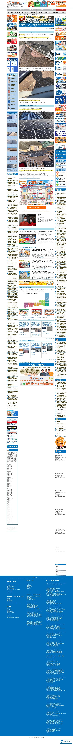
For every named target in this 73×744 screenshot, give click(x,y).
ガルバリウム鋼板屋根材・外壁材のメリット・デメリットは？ (56, 628)
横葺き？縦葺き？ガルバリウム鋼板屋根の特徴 (53, 627)
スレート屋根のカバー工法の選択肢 (52, 610)
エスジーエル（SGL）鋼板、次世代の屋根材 (53, 716)
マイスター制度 (9, 590)
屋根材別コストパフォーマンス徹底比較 (53, 711)
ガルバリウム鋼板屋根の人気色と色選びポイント (54, 633)
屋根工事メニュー (29, 597)
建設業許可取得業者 (10, 611)
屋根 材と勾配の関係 (50, 686)
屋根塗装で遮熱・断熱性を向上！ (52, 600)
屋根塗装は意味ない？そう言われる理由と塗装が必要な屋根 (55, 670)
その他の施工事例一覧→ (50, 338)
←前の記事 (24, 317)
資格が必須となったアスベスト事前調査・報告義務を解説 (55, 705)
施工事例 (41, 9)
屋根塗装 (28, 584)
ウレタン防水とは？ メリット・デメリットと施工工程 (55, 679)
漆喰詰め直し (47, 12)
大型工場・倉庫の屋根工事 (31, 607)
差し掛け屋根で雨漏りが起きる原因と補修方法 (53, 688)
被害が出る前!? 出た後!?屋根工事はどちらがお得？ (54, 603)
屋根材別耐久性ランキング (51, 712)
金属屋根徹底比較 (49, 714)
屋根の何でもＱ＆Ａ (10, 601)
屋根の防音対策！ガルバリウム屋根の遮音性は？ (54, 634)
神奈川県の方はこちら (24, 315)
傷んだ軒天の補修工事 (50, 682)
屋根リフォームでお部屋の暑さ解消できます (53, 699)
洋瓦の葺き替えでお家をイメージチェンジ (53, 722)
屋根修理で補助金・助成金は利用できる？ (33, 623)
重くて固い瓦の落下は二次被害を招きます (53, 645)
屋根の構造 (48, 662)
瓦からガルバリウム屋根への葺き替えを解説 (53, 629)
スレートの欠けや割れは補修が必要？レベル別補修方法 (55, 611)
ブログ (22, 14)
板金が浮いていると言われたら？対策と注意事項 (54, 593)
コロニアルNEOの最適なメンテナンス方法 (53, 625)
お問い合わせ (61, 9)
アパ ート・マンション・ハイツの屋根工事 (33, 608)
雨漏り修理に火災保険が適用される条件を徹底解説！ (54, 651)
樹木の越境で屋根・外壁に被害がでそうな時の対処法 (54, 641)
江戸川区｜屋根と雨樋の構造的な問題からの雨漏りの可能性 (39, 317)
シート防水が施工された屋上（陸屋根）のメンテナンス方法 (55, 674)
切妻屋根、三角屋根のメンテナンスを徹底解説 (53, 664)
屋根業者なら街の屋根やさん (11, 612)
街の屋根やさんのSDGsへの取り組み (12, 593)
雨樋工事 (40, 12)
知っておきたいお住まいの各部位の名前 (53, 661)
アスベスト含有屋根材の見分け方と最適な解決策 (54, 703)
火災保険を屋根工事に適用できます (32, 606)
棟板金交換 (33, 12)
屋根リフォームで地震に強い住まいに (32, 605)
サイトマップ (9, 616)
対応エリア (8, 610)
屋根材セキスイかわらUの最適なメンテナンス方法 (54, 618)
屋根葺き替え (10, 12)
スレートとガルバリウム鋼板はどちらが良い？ (53, 621)
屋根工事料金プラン (30, 598)
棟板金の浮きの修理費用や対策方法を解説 (53, 595)
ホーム (11, 9)
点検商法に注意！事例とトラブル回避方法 (53, 590)
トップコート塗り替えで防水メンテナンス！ (53, 680)
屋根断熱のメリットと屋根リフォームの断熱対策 (54, 728)
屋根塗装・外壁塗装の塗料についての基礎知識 (53, 730)
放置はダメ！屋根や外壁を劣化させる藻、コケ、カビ (54, 723)
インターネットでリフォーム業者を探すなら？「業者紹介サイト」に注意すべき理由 (56, 592)
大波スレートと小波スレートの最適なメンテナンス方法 (55, 721)
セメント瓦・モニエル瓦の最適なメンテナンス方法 (54, 719)
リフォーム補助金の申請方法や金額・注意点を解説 (34, 624)
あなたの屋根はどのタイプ (51, 657)
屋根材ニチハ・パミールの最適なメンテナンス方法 (54, 617)
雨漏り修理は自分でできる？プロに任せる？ (53, 665)
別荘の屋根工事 (29, 620)
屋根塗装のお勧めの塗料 (50, 731)
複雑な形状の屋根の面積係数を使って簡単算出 (53, 695)
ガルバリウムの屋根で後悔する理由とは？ (53, 715)
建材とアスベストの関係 (50, 706)
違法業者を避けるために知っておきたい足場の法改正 (54, 652)
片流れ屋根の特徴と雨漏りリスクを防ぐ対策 (53, 663)
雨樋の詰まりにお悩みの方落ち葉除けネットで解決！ (35, 616)
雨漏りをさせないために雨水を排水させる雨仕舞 (54, 689)
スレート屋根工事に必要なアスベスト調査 (53, 704)
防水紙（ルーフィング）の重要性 (52, 707)
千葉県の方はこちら (36, 315)
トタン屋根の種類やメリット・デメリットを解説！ (54, 612)
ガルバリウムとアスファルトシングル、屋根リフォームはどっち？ (56, 713)
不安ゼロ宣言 (9, 587)
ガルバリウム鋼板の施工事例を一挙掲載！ (53, 620)
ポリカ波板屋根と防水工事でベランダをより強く (34, 622)
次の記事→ (46, 317)
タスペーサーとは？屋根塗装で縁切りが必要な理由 (54, 671)
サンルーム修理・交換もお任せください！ (33, 613)
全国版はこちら (49, 315)
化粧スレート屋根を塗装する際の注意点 (53, 616)
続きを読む (42, 257)
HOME (20, 14)
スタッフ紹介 (9, 609)
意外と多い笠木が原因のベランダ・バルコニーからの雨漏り (55, 672)
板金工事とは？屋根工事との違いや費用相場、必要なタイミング (56, 594)
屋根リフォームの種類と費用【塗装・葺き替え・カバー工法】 (56, 609)
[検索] (65, 16)
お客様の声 (21, 9)
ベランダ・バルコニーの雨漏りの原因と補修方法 (54, 678)
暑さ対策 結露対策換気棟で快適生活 (52, 698)
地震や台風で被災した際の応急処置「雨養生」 (53, 696)
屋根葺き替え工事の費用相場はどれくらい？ (33, 625)
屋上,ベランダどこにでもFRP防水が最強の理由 (53, 673)
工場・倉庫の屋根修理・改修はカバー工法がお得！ (34, 614)
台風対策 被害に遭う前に (30, 604)
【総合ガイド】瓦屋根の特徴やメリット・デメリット (54, 635)
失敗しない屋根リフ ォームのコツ (52, 604)
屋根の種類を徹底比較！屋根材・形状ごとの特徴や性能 (55, 608)
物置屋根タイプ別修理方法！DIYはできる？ (33, 612)
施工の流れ (31, 9)
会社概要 (51, 9)
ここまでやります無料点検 (31, 599)
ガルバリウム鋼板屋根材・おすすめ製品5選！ (53, 626)
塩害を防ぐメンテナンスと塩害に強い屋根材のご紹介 (54, 724)
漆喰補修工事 (29, 585)
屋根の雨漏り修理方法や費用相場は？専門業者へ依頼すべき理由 (56, 690)
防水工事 (62, 12)
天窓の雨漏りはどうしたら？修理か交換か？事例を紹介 (55, 669)
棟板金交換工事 (29, 586)
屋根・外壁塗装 (25, 12)
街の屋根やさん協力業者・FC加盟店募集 (13, 617)
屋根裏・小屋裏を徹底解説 (51, 697)
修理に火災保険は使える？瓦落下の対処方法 (53, 646)
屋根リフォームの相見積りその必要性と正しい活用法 (54, 584)
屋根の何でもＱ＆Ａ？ (50, 732)
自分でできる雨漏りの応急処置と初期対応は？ (53, 687)
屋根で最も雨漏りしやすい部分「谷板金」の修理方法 (54, 691)
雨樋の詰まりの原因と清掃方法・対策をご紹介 (34, 615)
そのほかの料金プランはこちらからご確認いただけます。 (29, 178)
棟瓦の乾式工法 (49, 636)
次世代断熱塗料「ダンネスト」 (51, 729)
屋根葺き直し (55, 12)
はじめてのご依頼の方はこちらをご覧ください (34, 596)
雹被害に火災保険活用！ (50, 650)
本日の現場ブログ (9, 600)
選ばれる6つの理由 (10, 585)
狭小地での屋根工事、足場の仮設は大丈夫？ (53, 619)
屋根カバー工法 (18, 12)
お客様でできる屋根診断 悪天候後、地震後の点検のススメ (56, 643)
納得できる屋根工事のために (51, 596)
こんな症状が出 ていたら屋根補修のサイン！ (53, 644)
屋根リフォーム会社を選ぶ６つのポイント (53, 642)
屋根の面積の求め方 (50, 694)
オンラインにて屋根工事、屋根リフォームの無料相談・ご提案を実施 (56, 583)
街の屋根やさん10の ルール (11, 586)
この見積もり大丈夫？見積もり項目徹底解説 (53, 588)
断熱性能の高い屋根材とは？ (51, 601)
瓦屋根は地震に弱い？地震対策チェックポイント (54, 637)
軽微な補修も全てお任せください (32, 600)
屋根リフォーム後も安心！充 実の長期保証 (13, 589)
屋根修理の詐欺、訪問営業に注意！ (52, 589)
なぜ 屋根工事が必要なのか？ (51, 602)
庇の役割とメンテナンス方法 (51, 681)
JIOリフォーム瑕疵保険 (10, 588)
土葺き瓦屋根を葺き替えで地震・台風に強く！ (53, 720)
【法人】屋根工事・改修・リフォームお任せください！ (35, 621)
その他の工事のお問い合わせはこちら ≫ (36, 207)
